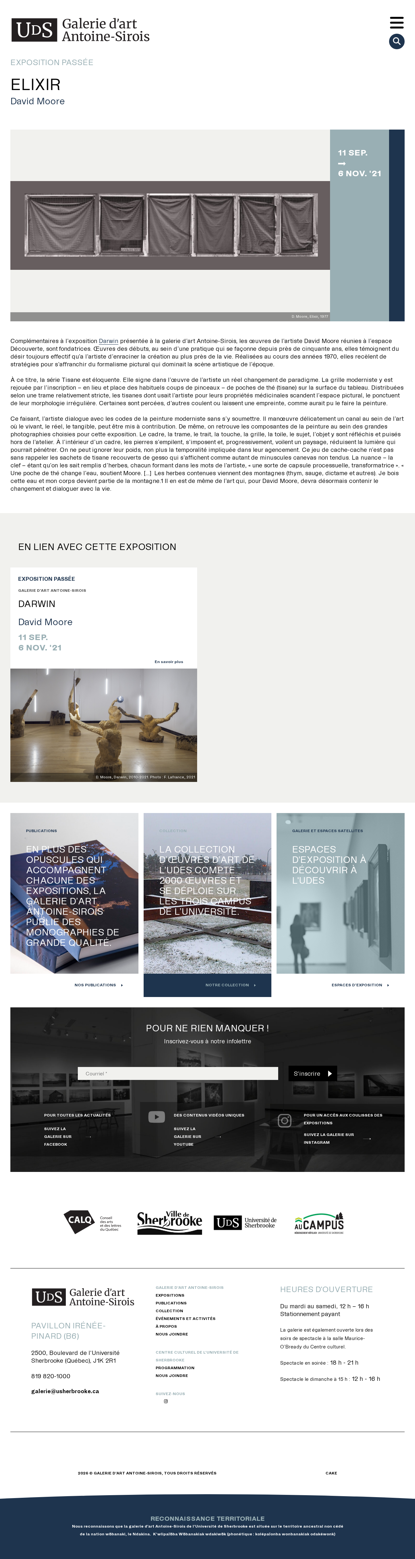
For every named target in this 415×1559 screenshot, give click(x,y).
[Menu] (397, 23)
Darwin (108, 340)
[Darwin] (103, 725)
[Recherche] (397, 41)
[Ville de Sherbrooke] (169, 1223)
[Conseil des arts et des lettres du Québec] (94, 1222)
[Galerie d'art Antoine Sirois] (80, 30)
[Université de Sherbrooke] (245, 1222)
